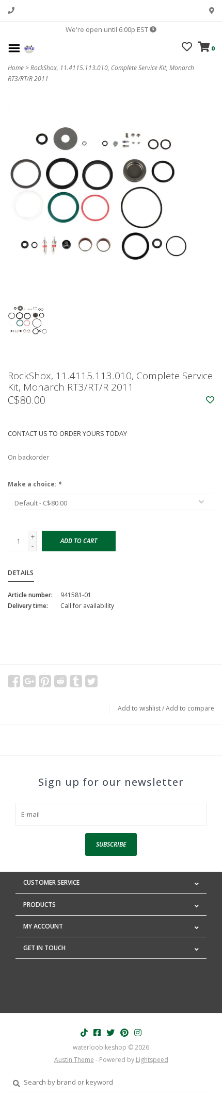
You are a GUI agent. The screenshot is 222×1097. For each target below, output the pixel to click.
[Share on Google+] (29, 681)
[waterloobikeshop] (29, 47)
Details (21, 572)
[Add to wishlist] (210, 400)
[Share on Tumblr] (76, 681)
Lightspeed (152, 1059)
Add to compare (190, 708)
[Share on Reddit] (60, 681)
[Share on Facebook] (14, 681)
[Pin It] (45, 681)
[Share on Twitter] (91, 681)
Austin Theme (74, 1059)
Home (16, 67)
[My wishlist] (187, 48)
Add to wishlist (139, 708)
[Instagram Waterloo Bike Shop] (138, 1032)
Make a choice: (35, 484)
